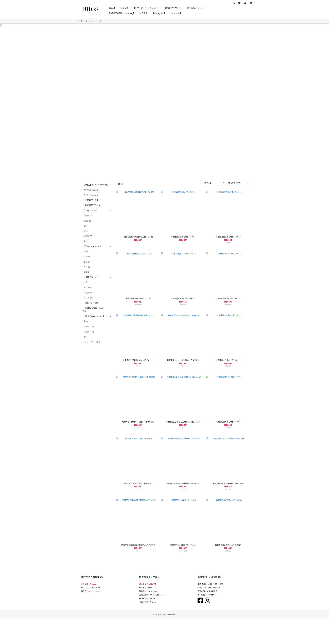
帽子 (86, 336)
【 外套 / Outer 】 (91, 277)
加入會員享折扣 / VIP (147, 584)
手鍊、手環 (89, 326)
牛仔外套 (88, 297)
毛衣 (86, 241)
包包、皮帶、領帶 (92, 342)
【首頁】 (112, 8)
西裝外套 (88, 292)
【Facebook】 (175, 13)
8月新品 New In (91, 189)
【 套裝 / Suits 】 (92, 302)
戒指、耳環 (89, 331)
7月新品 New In (91, 195)
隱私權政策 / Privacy (147, 602)
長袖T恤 (87, 220)
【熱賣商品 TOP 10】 (174, 8)
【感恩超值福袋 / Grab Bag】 (121, 13)
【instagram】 (159, 13)
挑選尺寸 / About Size (148, 587)
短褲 (86, 251)
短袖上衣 (88, 215)
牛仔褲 (87, 267)
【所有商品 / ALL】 (195, 8)
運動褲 (87, 272)
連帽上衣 (88, 236)
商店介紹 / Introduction (90, 587)
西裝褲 (87, 261)
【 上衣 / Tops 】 (91, 21)
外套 (86, 282)
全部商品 (80, 21)
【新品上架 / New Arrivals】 (146, 8)
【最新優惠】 (124, 8)
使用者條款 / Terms (147, 598)
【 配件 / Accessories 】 (94, 316)
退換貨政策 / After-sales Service (152, 595)
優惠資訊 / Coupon (88, 584)
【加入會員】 (144, 13)
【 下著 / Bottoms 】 (92, 246)
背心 (101, 21)
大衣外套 (88, 287)
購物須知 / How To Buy (148, 591)
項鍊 (86, 321)
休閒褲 (87, 256)
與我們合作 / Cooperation (91, 591)
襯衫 (86, 225)
